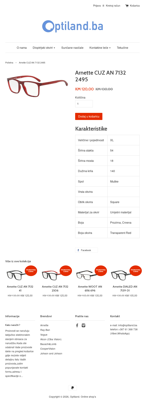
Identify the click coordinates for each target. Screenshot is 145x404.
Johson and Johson (51, 353)
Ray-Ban (45, 330)
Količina (80, 97)
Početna (9, 62)
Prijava (97, 5)
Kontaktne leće (99, 48)
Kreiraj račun (113, 5)
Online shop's (88, 396)
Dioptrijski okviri (43, 48)
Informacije (12, 316)
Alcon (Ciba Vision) (51, 339)
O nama (22, 48)
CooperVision (47, 348)
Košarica (135, 5)
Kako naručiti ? (12, 325)
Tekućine (122, 48)
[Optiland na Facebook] (77, 326)
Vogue (43, 334)
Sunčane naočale (72, 48)
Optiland (74, 396)
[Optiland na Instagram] (83, 326)
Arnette (44, 325)
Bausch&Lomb (48, 344)
